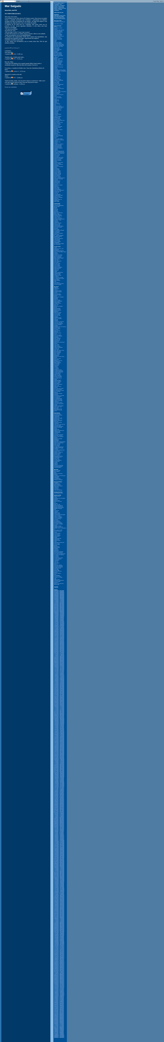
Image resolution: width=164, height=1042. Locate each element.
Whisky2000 (56, 584)
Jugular (55, 271)
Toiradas (56, 462)
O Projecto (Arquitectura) (59, 449)
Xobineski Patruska (58, 409)
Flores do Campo (57, 334)
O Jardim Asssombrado (59, 139)
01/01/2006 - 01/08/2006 (59, 733)
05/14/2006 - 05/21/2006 (59, 752)
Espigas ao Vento (57, 525)
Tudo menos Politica (58, 402)
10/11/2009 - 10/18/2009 (59, 933)
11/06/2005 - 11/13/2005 (59, 725)
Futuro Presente (57, 96)
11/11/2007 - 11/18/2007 (59, 833)
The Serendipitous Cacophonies (58, 461)
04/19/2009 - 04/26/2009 (59, 907)
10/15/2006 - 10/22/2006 (59, 775)
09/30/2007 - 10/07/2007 (59, 826)
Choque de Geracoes (58, 66)
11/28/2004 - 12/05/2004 (59, 674)
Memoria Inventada (58, 126)
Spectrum (56, 184)
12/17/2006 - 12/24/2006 (59, 784)
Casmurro (56, 65)
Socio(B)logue (57, 575)
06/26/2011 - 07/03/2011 (59, 1023)
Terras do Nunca (57, 576)
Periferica (56, 150)
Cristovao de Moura (58, 517)
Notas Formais (57, 443)
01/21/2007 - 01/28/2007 (59, 789)
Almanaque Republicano (59, 45)
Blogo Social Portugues (59, 257)
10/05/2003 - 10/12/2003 (59, 613)
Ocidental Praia (57, 373)
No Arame (56, 136)
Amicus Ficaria (57, 300)
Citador (55, 67)
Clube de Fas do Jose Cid (59, 424)
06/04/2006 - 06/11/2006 (59, 756)
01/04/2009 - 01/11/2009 (59, 892)
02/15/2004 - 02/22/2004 (59, 632)
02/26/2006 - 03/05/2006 (59, 741)
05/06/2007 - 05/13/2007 (59, 805)
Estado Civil (56, 89)
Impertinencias (57, 225)
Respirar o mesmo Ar (58, 164)
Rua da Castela (57, 170)
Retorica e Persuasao (58, 166)
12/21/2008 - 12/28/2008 (59, 890)
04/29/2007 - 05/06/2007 (59, 804)
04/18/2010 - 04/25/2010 (59, 961)
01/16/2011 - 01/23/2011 (59, 999)
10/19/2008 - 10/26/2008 (59, 881)
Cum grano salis (57, 425)
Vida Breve (56, 198)
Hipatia (55, 101)
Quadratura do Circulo (58, 157)
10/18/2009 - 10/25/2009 (59, 934)
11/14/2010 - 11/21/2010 (59, 990)
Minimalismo (56, 355)
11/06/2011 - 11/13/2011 (59, 1031)
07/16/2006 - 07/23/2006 (59, 762)
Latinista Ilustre (57, 540)
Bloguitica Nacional (58, 508)
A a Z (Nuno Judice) (58, 27)
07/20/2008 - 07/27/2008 (59, 870)
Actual (55, 40)
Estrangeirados (57, 92)
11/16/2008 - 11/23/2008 (59, 885)
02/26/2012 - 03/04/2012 (59, 1037)
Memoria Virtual (57, 127)
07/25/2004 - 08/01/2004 (59, 656)
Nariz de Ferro (57, 134)
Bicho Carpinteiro (57, 256)
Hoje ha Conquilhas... (58, 267)
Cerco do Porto (57, 315)
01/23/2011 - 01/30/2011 (59, 1000)
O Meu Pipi (56, 486)
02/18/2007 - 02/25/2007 (59, 794)
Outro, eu (56, 561)
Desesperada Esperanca (59, 218)
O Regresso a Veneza (58, 143)
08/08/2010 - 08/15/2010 (59, 975)
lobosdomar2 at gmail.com (59, 21)
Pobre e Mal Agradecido (59, 151)
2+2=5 (55, 247)
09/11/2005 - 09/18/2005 (59, 716)
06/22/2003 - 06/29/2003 (59, 597)
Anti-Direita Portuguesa (59, 250)
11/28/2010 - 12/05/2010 (59, 992)
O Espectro (56, 556)
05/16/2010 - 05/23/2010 (59, 965)
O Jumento (56, 368)
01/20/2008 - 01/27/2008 (59, 843)
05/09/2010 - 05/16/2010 (59, 964)
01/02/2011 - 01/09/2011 (59, 997)
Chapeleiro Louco (57, 317)
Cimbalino (56, 320)
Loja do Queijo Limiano (58, 226)
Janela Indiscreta (57, 538)
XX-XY (55, 410)
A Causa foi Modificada (58, 205)
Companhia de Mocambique (60, 70)
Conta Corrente (57, 515)
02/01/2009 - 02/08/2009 (59, 896)
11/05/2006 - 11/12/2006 (59, 778)
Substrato (56, 394)
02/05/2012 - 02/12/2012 (59, 1036)
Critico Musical (57, 76)
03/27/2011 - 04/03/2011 (59, 1009)
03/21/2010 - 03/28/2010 (59, 957)
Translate (56, 586)
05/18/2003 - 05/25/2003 (59, 592)
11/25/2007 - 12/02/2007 (59, 835)
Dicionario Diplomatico (58, 426)
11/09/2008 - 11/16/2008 (59, 884)
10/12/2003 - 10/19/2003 (59, 614)
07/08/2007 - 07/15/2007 (59, 814)
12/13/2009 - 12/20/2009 (59, 942)
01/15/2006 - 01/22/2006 (59, 735)
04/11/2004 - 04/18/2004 (59, 640)
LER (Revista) (57, 118)
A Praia (55, 497)
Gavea (55, 98)
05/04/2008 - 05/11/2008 (59, 858)
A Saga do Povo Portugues (59, 498)
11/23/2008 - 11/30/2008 (59, 886)
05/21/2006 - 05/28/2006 (59, 753)
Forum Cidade (57, 265)
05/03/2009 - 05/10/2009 (59, 910)
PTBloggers (56, 477)
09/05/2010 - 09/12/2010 (59, 979)
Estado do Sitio (57, 90)
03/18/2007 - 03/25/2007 (59, 798)
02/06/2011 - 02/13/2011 (59, 1002)
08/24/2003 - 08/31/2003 (59, 607)
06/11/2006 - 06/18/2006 (59, 757)
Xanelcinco (56, 549)
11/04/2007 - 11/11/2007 (59, 832)
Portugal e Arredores (58, 567)
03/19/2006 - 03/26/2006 (59, 744)
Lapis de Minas (57, 346)
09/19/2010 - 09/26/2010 (59, 981)
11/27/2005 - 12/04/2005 (59, 728)
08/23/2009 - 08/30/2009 (59, 926)
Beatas (55, 307)
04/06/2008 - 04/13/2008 (59, 854)
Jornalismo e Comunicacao (59, 475)
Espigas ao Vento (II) (58, 527)
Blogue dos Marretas (58, 212)
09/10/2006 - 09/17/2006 (59, 770)
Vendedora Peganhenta (59, 580)
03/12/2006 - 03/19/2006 (59, 743)
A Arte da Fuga (57, 204)
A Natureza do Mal (58, 35)
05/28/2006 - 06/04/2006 (59, 754)
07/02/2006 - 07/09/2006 (59, 760)
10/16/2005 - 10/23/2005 (59, 722)
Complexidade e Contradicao (60, 71)
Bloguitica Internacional (59, 507)
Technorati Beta (57, 478)
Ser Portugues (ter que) (59, 390)
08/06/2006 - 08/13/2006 (59, 765)
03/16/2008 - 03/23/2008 (59, 851)
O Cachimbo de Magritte (59, 230)
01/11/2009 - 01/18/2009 (59, 893)
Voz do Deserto (57, 244)
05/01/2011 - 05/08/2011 (59, 1014)
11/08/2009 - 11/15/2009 (59, 937)
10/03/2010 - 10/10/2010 (59, 983)
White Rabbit (56, 201)
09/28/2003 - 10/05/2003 (59, 612)
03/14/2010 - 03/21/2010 (59, 956)
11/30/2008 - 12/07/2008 (59, 887)
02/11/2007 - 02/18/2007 (59, 792)
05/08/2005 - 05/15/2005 (59, 698)
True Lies (56, 193)
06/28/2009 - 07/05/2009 (59, 918)
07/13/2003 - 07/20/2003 (59, 600)
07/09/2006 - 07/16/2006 (59, 761)
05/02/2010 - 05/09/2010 (59, 963)
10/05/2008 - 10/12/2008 (59, 879)
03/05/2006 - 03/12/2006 (59, 742)
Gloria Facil (56, 99)
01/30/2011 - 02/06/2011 (59, 1001)
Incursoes (56, 433)
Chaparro (56, 316)
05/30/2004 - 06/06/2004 (59, 648)
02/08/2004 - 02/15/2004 (59, 631)
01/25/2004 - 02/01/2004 (59, 629)
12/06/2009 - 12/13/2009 (59, 941)
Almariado (56, 209)
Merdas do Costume (58, 485)
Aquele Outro (57, 500)
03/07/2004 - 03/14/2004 (59, 635)
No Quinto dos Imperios (59, 554)
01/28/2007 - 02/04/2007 (59, 790)
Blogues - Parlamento (58, 58)
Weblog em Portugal (58, 479)
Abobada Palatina (57, 294)
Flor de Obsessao (58, 531)
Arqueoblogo (56, 416)
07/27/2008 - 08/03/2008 (59, 871)
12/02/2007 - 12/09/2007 (59, 836)
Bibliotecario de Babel (58, 55)
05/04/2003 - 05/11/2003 (59, 590)
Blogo (55, 472)
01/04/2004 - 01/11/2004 (59, 626)
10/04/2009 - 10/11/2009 (59, 932)
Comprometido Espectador (59, 514)
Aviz (55, 502)
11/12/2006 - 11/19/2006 (59, 779)
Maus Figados (57, 353)
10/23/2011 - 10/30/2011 (59, 1030)
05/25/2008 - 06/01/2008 (59, 861)
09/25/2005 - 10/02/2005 (59, 719)
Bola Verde (56, 421)
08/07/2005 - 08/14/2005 (59, 711)
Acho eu (55, 208)
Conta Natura (57, 72)
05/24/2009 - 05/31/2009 (59, 913)
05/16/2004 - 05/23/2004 (59, 646)
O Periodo (56, 487)
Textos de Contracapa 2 (59, 190)
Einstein (55, 524)
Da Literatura (56, 78)
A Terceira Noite (57, 37)
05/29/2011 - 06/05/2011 (59, 1018)
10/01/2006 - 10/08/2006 (59, 773)
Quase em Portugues (58, 158)
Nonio (55, 137)
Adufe (55, 41)
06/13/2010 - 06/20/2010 (59, 969)
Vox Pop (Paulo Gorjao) (59, 243)
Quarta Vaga (56, 570)
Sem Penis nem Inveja (58, 388)
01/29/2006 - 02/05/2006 (59, 737)
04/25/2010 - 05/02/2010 (59, 962)
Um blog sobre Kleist (58, 195)
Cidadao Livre (57, 512)
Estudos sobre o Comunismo (60, 91)
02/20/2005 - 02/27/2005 (59, 687)
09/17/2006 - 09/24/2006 (59, 771)
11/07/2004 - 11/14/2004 (59, 671)
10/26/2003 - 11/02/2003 (59, 616)
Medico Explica (57, 123)
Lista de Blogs (57, 544)
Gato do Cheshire (57, 223)
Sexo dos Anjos (57, 391)
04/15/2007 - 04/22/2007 (59, 802)
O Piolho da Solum (58, 369)
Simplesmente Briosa (58, 456)
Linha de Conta (57, 274)
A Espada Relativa (58, 290)
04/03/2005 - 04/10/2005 (59, 693)
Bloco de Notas (57, 470)
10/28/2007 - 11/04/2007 (59, 830)
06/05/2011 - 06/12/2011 (59, 1019)
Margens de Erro (57, 119)
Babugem (56, 51)
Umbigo (55, 404)
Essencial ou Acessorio (59, 88)
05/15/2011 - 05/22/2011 (59, 1016)
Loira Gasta (56, 349)
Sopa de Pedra (57, 180)
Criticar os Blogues (58, 516)
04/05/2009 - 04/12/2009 (59, 905)
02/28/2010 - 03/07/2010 (59, 954)
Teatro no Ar (56, 458)
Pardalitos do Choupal (58, 447)
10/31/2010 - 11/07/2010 (59, 988)
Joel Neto (56, 112)
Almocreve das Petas (58, 46)
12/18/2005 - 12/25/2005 (59, 731)
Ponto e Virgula (57, 382)
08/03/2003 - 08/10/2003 (59, 604)
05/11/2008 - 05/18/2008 (59, 859)
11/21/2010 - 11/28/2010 (59, 991)
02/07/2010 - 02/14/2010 (59, 951)
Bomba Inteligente (57, 214)
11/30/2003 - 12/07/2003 (59, 621)
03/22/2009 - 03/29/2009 (59, 903)
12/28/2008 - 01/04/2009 (59, 891)
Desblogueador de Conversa (60, 326)
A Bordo (55, 28)
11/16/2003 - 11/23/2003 (59, 619)
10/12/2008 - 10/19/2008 (59, 880)
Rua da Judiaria (57, 171)
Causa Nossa (57, 258)
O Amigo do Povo (57, 275)
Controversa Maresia (58, 323)
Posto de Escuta (57, 568)
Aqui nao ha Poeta (58, 501)
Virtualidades (56, 242)
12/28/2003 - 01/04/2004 (59, 625)
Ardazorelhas (57, 302)
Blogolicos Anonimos (58, 473)
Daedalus (56, 325)
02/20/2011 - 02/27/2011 (59, 1004)
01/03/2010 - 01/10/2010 (59, 945)
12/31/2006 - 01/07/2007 (59, 786)
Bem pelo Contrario (58, 54)
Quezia (55, 161)
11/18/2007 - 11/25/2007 (59, 834)
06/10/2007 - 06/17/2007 (59, 810)
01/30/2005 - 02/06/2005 (59, 684)
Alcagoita (56, 297)
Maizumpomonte (57, 351)
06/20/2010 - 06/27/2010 (59, 970)
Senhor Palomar (57, 172)
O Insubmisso (57, 231)
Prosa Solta (56, 156)
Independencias (57, 268)
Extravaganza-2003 (58, 530)
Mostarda (56, 133)
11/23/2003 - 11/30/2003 (59, 620)
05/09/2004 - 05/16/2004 (59, 645)
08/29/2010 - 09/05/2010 (59, 978)
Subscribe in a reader (58, 23)
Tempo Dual (56, 188)
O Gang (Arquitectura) (58, 446)
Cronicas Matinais (58, 324)
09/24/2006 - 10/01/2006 (59, 772)
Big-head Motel (57, 308)
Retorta (55, 167)
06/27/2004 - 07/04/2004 (59, 652)
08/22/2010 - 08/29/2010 (59, 977)
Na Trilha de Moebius (58, 135)
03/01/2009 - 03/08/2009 (59, 900)
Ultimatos (56, 464)
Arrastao (56, 252)
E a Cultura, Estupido (58, 523)
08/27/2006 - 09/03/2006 (59, 768)
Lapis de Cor (56, 345)
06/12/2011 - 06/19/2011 (59, 1020)
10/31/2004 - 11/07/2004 (59, 670)
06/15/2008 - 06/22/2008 (59, 864)
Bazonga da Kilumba (58, 306)
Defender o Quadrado (58, 80)
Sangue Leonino (57, 453)
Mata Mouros (57, 546)
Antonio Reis (56, 419)
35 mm (55, 26)
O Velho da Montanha (58, 371)
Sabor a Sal (56, 385)
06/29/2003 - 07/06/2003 (59, 598)
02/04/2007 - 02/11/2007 (59, 791)
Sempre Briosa (57, 454)
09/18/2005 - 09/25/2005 (59, 718)
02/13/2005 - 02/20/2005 (59, 686)
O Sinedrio (56, 560)
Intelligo (55, 537)
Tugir (55, 578)
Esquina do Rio (57, 87)
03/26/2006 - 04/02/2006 (59, 745)
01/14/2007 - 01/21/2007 (59, 788)
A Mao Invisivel (57, 496)
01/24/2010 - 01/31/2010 (59, 949)
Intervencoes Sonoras (58, 434)
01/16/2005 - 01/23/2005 (59, 682)
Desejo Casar (57, 327)
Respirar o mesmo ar (58, 452)
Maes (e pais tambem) (58, 436)
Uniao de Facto (57, 196)
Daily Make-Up (57, 77)
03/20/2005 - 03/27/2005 (59, 691)
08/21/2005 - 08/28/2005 (59, 713)
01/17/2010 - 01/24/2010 (59, 948)
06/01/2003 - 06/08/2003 (59, 594)
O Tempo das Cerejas (58, 277)
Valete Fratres (57, 579)
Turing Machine (57, 194)
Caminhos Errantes (58, 215)
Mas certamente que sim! (59, 120)
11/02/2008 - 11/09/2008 (59, 883)
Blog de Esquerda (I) (58, 505)
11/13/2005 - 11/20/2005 (59, 726)
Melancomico (57, 125)
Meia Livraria (56, 354)
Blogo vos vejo (57, 504)
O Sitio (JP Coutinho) (58, 233)
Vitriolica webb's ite (58, 199)
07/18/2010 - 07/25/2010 (59, 972)
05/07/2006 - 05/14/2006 (59, 751)
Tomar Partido (57, 239)
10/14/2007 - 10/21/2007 (59, 828)
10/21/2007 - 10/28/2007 (59, 829)
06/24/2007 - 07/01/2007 (59, 812)
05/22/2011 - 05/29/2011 (59, 1017)
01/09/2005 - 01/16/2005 (59, 681)
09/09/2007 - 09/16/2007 (59, 823)
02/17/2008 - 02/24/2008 (59, 847)
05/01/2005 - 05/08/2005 (59, 697)
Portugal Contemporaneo (59, 152)
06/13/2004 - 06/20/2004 (59, 650)
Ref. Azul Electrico (58, 571)
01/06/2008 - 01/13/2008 (59, 841)
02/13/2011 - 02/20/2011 (59, 1003)
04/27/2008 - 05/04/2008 (59, 857)
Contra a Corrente (58, 217)
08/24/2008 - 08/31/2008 (59, 873)
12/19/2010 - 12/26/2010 (59, 995)
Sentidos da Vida (57, 173)
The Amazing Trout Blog (59, 395)
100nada (56, 287)
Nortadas (56, 228)
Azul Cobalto (56, 50)
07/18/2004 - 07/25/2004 (59, 655)
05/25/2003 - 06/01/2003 (59, 593)
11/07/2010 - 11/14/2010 (59, 989)
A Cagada (56, 482)
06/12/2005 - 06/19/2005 (59, 703)
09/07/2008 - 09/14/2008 (59, 875)
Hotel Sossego (57, 103)
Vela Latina (56, 407)
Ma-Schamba (57, 121)
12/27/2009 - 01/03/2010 (59, 944)
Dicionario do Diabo (58, 522)
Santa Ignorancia (57, 386)
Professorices (57, 155)
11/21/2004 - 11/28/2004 (59, 673)
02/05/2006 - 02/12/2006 (59, 738)
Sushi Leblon (56, 187)
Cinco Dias (56, 259)
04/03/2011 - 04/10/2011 (59, 1010)
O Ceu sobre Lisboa (58, 138)
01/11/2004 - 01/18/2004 (59, 627)
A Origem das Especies (59, 36)
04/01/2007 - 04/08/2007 (59, 800)
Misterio (55, 357)
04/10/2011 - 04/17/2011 (59, 1011)
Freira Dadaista (57, 535)
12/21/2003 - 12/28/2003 (59, 624)
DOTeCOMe (56, 83)
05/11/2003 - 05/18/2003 (59, 591)
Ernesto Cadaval (57, 332)
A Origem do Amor (58, 291)
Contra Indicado (57, 74)
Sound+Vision (57, 181)
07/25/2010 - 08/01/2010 (59, 973)
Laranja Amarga (57, 273)
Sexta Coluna (57, 237)
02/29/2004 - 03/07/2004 (59, 634)
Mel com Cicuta (57, 124)
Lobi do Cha (56, 348)
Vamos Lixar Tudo (58, 406)
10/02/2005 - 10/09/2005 (59, 720)
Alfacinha (56, 299)
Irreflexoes (56, 270)
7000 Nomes (56, 288)
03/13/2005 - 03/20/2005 (59, 690)
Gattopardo (56, 222)
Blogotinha (56, 311)
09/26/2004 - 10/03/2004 (59, 665)
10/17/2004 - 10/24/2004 (59, 668)
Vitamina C (56, 582)
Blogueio (56, 474)
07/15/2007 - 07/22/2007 (59, 815)
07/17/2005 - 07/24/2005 (59, 708)
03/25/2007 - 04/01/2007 (59, 799)
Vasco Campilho (57, 241)
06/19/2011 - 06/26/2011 (59, 1021)
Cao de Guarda (57, 313)
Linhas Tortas (57, 543)
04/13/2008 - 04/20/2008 (59, 855)
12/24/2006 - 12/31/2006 (59, 785)
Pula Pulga (56, 569)
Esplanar (56, 86)
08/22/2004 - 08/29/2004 (59, 660)
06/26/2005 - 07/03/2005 (59, 705)
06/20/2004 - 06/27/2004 (59, 651)
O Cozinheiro (57, 445)
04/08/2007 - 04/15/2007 (59, 801)
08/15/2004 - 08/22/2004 (59, 659)
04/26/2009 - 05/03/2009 (59, 909)
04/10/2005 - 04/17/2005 (59, 694)
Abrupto (55, 207)
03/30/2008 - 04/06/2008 (59, 853)
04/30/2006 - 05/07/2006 (59, 750)
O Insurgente (57, 232)
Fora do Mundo (57, 533)
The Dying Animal (57, 396)
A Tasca (55, 292)
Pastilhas (56, 149)
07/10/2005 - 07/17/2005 (59, 707)
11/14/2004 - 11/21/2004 (59, 672)
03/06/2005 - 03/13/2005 (59, 689)
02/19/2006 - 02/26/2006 (59, 740)
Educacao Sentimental (58, 84)
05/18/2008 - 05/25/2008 (59, 860)
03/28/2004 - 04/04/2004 (59, 638)
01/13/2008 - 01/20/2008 (59, 842)
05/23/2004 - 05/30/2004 (59, 647)
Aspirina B (56, 253)
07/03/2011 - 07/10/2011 (59, 1024)
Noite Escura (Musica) (58, 442)
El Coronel (56, 329)
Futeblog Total (57, 431)
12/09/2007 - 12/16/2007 (59, 837)
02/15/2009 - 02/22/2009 (59, 898)
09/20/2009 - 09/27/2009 (59, 930)
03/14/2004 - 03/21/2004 (59, 636)
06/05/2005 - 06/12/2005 (59, 702)
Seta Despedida (57, 174)
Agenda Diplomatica (58, 415)
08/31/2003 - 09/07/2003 (59, 608)
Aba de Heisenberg (58, 39)
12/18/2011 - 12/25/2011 (59, 1034)
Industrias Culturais (58, 108)
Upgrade (56, 463)
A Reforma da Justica (58, 162)
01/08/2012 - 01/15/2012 (59, 1035)
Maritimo (56, 437)
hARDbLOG (56, 100)
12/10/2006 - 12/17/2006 (59, 783)
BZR (55, 509)
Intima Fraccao (57, 109)
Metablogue (56, 439)
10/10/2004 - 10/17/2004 (59, 667)
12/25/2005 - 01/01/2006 (59, 732)
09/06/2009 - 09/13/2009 (59, 928)
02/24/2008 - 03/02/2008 (59, 848)
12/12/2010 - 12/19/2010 (59, 994)
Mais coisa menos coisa (59, 350)
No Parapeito (56, 363)
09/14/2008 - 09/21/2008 (59, 876)
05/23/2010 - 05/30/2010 (59, 966)
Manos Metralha (57, 352)
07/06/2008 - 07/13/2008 (59, 867)
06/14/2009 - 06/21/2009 (59, 916)
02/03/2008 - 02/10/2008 (59, 845)
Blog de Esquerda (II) (58, 506)
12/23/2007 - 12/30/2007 (59, 839)
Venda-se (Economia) (58, 465)
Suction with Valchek (58, 185)
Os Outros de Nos (58, 377)
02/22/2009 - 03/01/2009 (59, 899)
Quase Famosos (57, 159)
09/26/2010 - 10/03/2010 (59, 982)
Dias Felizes (56, 82)
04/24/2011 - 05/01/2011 (59, 1013)
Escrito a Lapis (57, 85)
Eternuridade (56, 93)
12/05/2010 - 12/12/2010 (59, 993)
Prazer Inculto (57, 154)
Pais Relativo (56, 279)
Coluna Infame (57, 513)
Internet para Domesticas (59, 342)
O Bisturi (56, 366)
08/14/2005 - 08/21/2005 (59, 712)
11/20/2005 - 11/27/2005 (59, 727)
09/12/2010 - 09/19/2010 (59, 980)
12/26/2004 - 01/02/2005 (59, 678)
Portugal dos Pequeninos (59, 153)
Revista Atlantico (57, 573)
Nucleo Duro (56, 364)
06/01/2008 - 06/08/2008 (59, 862)
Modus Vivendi (57, 132)
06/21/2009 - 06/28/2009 (59, 917)
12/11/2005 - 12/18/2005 (59, 730)
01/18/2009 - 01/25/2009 (59, 894)
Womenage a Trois (58, 408)
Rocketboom (56, 168)
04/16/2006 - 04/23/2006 (59, 748)
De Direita (56, 519)
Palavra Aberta (57, 280)
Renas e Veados (57, 163)
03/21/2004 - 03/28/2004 (59, 637)
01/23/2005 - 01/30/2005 (59, 683)
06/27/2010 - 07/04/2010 (59, 971)
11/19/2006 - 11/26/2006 (59, 780)
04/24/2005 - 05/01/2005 (59, 696)
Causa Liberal (57, 216)
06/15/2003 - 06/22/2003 (59, 596)
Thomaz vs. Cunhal (58, 577)
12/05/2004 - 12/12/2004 (59, 675)
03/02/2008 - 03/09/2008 (59, 849)
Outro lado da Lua (58, 378)
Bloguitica (56, 57)
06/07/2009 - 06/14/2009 (59, 915)
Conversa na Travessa (59, 321)
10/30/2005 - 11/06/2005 (59, 724)
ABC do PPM (56, 206)
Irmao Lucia (56, 269)
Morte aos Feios (57, 358)
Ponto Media (56, 476)
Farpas (55, 532)
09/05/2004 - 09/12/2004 (59, 662)
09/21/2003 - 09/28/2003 (59, 611)
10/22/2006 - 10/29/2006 (59, 776)
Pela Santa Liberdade (58, 566)
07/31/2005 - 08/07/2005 (59, 710)
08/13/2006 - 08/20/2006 (59, 766)
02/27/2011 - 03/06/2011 (59, 1005)
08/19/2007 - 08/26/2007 (59, 820)
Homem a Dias (57, 224)
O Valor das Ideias (58, 144)
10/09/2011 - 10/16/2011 (59, 1029)
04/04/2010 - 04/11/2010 (59, 959)
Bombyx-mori (57, 59)
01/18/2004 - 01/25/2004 (59, 628)
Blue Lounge (56, 213)
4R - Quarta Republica (58, 235)
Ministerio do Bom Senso (59, 356)
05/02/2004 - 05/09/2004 (59, 644)
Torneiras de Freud (58, 399)
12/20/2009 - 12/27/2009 (59, 943)
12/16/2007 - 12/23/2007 (59, 838)
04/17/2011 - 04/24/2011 (59, 1012)
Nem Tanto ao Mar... (58, 227)
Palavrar (56, 563)
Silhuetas (56, 392)
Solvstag (56, 179)
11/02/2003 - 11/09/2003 (59, 617)
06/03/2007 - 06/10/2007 (59, 809)
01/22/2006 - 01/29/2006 (59, 736)
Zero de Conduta (57, 284)
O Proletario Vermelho (58, 370)
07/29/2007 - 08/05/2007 (59, 817)
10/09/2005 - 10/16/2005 (59, 721)
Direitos (55, 428)
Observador (56, 234)
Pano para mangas (58, 565)
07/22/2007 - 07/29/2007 (59, 816)
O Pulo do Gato (57, 141)
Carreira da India (57, 63)
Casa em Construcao (58, 64)
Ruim (55, 574)
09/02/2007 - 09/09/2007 (59, 822)
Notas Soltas (56, 229)
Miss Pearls (56, 131)
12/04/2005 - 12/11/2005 (59, 729)
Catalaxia (56, 511)
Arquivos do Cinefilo (58, 418)
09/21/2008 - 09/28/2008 (59, 877)
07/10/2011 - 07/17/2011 (59, 1025)
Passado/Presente (58, 147)
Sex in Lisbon (57, 455)
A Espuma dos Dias (58, 30)
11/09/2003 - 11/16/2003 (59, 618)
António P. (16, 71)
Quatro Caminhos (57, 160)
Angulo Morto (57, 48)
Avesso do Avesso (58, 255)
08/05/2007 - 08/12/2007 (59, 818)
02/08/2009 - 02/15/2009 (59, 897)
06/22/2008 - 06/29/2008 (59, 865)
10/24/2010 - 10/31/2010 (59, 987)
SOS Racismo (57, 182)
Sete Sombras (57, 175)
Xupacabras (56, 200)
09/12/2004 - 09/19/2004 (59, 663)
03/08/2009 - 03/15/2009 (59, 901)
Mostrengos (56, 359)
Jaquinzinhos (57, 539)
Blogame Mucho (57, 310)
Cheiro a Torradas (58, 318)
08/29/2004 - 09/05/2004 (59, 661)
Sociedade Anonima (58, 393)
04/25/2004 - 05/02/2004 (59, 643)
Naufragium (56, 440)
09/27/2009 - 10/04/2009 (59, 931)
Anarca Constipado (58, 301)
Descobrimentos (57, 521)
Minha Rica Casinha (58, 129)
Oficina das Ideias (58, 146)
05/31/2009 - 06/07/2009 (59, 914)
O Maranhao (56, 559)
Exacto (55, 333)
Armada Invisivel (57, 303)
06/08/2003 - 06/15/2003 (59, 595)
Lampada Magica (57, 114)
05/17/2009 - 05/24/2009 (59, 912)
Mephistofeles (57, 547)
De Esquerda (57, 520)
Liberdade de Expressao (59, 542)
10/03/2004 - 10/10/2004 (59, 666)
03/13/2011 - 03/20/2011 (59, 1007)
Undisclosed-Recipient (58, 405)
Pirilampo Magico (57, 380)
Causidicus (56, 423)
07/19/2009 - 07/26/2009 (59, 921)
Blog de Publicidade (58, 420)
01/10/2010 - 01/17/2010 (59, 947)
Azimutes (56, 210)
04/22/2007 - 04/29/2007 (59, 803)
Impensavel (56, 341)
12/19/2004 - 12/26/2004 (59, 677)
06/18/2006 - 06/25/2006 (59, 758)
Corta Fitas (56, 75)
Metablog (56, 128)
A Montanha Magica (58, 34)
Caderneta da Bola (58, 422)
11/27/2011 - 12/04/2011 (59, 1032)
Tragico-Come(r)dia (58, 400)
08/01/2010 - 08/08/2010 (59, 974)
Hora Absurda (57, 340)
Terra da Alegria (57, 189)
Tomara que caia (57, 191)
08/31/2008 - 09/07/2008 (59, 874)
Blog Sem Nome (57, 309)
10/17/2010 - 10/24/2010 (59, 986)
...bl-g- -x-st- (56, 56)
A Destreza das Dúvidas (59, 29)
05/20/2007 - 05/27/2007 (59, 807)
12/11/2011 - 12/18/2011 (59, 1033)
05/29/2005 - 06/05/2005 (59, 701)
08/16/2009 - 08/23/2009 (59, 925)
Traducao (56, 587)
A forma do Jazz (57, 414)
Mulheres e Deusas (58, 360)
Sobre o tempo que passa (59, 177)
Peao (55, 281)
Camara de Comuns (58, 61)
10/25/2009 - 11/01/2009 (59, 935)
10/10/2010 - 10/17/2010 (59, 985)
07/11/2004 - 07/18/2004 (59, 654)
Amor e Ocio (56, 47)
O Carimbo (56, 367)
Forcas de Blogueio (58, 335)
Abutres (55, 295)
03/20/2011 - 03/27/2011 (59, 1008)
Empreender (56, 429)
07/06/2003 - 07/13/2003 (59, 599)
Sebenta (55, 387)
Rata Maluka (56, 383)
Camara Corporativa (58, 60)
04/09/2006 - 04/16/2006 (59, 747)
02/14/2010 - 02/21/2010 (59, 952)
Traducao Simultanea (58, 238)
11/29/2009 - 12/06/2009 (59, 940)
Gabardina (56, 337)
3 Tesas (55, 289)
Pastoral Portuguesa (58, 148)
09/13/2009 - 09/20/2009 (59, 929)
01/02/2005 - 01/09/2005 (59, 680)
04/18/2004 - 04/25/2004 (59, 642)
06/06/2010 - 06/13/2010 (59, 968)
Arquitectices (56, 417)
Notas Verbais (57, 444)
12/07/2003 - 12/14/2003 (59, 622)
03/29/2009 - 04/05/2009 (59, 904)
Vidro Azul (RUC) (57, 467)
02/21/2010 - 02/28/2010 (59, 953)
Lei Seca (56, 115)
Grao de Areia (57, 266)
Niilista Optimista (57, 362)
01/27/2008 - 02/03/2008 (59, 844)
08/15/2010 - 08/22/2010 (59, 976)
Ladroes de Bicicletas (58, 272)
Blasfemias (56, 211)
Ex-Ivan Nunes (57, 263)
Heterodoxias (57, 536)
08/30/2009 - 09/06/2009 (59, 927)
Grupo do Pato (57, 339)
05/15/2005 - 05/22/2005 (59, 699)
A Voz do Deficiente (58, 38)
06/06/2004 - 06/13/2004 (59, 649)
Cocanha (56, 68)
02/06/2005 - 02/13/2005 (59, 685)
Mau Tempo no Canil (58, 122)
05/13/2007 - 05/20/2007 (59, 806)
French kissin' (57, 264)
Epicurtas (56, 331)
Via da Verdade (57, 581)
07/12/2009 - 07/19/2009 (59, 920)
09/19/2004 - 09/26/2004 (59, 664)
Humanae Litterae (57, 105)
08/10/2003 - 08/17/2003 (59, 605)
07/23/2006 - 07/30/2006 (59, 763)
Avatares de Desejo (58, 254)
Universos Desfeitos (58, 197)
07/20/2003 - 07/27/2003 (59, 601)
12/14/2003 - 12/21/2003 (59, 623)
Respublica (56, 165)
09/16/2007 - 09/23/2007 (59, 824)
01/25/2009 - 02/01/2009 (59, 895)
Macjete (55, 545)
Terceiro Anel (56, 459)
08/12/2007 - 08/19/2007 (59, 819)
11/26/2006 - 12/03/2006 (59, 781)
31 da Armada (57, 240)
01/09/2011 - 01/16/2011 (59, 998)
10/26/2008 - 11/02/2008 (59, 882)
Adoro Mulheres (57, 484)
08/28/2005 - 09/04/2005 (59, 714)
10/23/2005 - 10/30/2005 (59, 723)
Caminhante (56, 510)
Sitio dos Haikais (57, 176)
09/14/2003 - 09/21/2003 (59, 610)
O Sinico (56, 142)
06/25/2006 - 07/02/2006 (59, 759)
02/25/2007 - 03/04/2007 (59, 795)
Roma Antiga (56, 169)
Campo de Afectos (58, 62)
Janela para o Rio (57, 110)
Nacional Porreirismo (58, 552)
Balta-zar (56, 305)
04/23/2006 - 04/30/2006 (59, 749)
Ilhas (55, 104)
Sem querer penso (58, 389)
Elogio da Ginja (57, 330)
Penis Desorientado (58, 490)
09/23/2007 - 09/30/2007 (59, 825)
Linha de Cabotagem (58, 347)
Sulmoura (56, 186)
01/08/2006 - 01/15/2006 (59, 734)
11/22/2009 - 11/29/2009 (59, 939)
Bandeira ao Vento (58, 52)
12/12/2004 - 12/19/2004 (59, 676)
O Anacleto (56, 365)
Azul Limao (56, 304)
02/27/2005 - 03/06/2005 (59, 688)
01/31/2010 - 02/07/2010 (59, 950)
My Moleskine (57, 361)
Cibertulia (56, 319)
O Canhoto (56, 276)
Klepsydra (56, 113)
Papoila (55, 379)
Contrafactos (56, 73)
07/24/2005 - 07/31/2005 (59, 709)
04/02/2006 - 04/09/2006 (59, 746)
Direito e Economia (58, 427)
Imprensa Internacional (59, 106)
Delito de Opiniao (57, 79)
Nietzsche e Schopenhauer (59, 441)
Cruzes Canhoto (57, 518)
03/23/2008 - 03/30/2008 (59, 852)
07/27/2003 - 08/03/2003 (59, 602)
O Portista (56, 448)
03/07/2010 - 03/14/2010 (59, 955)
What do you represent (59, 583)
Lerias (55, 541)
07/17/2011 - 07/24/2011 (59, 1026)
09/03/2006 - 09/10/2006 (59, 769)
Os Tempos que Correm (59, 278)
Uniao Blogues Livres (58, 493)
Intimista (55, 343)
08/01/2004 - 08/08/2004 (59, 657)
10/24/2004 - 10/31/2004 (59, 669)
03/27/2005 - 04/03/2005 (59, 692)
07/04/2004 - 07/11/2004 (59, 653)
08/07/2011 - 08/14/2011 (59, 1027)
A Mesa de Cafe (57, 33)
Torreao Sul (56, 192)
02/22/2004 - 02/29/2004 (59, 633)
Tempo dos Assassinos (59, 283)
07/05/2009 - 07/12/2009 (59, 919)
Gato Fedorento (57, 338)
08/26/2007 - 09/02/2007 (59, 821)
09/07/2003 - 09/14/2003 (59, 609)
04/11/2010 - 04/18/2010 (59, 960)
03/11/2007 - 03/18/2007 (59, 797)
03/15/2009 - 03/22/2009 (59, 902)
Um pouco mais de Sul (58, 403)
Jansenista (56, 111)
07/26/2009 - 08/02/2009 (59, 922)
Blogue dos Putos (57, 312)
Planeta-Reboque (57, 381)
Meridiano (56, 548)
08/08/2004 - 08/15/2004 (59, 658)
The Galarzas (57, 397)
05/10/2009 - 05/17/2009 (59, 911)
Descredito (56, 262)
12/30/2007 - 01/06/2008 (59, 840)
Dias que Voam (57, 328)
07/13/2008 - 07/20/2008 (59, 868)
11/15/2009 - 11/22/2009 (59, 938)
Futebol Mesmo (57, 432)
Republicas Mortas (58, 236)
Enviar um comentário (11, 87)
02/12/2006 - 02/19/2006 (59, 739)
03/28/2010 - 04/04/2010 (59, 958)
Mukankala (56, 550)
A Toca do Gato (57, 293)
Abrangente (56, 249)
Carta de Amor (57, 314)
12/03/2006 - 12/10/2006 (59, 782)
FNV (14, 59)
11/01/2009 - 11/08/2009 (59, 936)
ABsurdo (56, 499)
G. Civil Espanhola (58, 97)
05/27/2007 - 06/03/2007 (59, 808)
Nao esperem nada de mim (59, 553)
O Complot (56, 555)
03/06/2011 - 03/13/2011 (59, 1006)
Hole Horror (56, 102)
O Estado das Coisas (58, 557)
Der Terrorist (56, 81)
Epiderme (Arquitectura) (59, 430)
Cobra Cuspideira (57, 261)
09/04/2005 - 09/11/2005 (59, 715)
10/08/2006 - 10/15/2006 (59, 774)
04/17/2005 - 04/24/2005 (59, 695)
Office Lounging (57, 375)
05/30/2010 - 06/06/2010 (59, 967)
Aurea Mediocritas (58, 49)
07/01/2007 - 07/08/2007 (59, 813)
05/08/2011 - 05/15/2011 (59, 1015)
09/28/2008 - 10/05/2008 (59, 878)
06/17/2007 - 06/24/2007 (59, 811)
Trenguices (56, 401)
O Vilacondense (57, 372)
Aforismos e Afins (57, 42)
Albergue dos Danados (59, 296)
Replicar (55, 572)
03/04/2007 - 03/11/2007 (59, 796)
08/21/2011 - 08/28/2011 (59, 1028)
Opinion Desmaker (58, 376)
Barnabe (56, 503)
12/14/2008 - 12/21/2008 (59, 889)
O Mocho (56, 140)
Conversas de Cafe (58, 322)
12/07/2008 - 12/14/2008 (59, 888)
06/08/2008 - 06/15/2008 (59, 863)
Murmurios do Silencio (58, 551)
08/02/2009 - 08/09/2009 (59, 923)
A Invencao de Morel (58, 32)
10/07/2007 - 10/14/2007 (59, 827)
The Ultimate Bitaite (58, 398)
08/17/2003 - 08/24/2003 (59, 606)
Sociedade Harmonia (58, 178)
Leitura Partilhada (57, 116)
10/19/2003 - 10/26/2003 (59, 615)
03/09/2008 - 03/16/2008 (59, 850)
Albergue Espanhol (58, 43)
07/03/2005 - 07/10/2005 (59, 706)
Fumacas (56, 220)
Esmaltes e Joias (57, 219)
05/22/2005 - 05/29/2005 (59, 700)
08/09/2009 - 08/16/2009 (59, 924)
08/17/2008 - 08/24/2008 (59, 872)
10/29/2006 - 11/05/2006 (59, 777)
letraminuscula (57, 117)
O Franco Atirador (58, 558)
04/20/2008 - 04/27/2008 (59, 856)
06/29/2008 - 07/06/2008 (59, 866)
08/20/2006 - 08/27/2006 (59, 767)
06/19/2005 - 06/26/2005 (59, 704)
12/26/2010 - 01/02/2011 (59, 996)
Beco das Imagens (58, 53)
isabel (14, 54)
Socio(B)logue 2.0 (57, 457)
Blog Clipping (56, 471)
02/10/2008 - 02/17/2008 (59, 846)
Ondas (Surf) (57, 451)
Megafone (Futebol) (58, 438)
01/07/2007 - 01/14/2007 (59, 787)
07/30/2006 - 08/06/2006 (59, 764)
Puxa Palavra (57, 282)
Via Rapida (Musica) (58, 466)
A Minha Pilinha (57, 483)
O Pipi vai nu (56, 489)
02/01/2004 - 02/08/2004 (59, 630)
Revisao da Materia (58, 384)
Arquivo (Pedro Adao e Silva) (60, 251)
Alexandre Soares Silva (59, 44)
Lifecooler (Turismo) (58, 435)
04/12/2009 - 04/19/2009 (59, 906)
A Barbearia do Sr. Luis (58, 248)
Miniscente (56, 130)
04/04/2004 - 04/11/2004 (59, 639)
